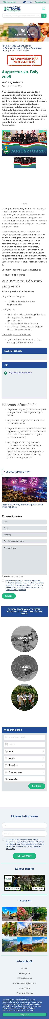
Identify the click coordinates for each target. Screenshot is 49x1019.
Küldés (8, 596)
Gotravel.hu (18, 877)
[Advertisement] (24, 187)
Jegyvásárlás (40, 2)
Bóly (25, 48)
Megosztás (39, 888)
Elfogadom (24, 1015)
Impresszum (24, 988)
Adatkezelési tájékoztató (24, 983)
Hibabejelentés (24, 978)
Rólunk (24, 968)
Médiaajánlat (24, 973)
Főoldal (5, 46)
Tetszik (13, 888)
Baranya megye (12, 48)
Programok (36, 48)
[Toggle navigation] (43, 9)
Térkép (29, 2)
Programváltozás (24, 993)
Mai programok (9, 2)
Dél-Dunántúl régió (21, 46)
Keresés (36, 786)
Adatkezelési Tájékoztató (16, 590)
